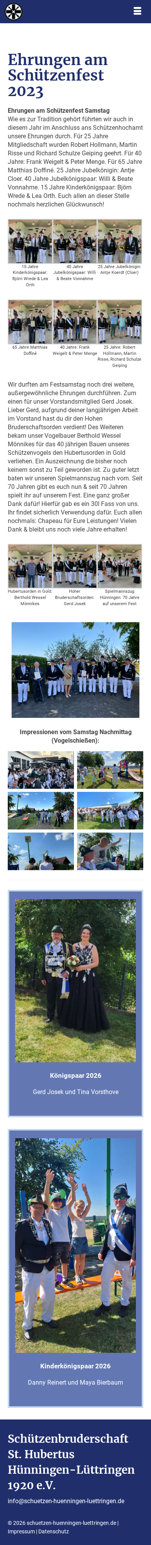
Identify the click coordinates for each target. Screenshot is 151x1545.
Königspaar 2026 (75, 1075)
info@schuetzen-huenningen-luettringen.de (66, 1501)
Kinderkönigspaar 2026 (75, 1366)
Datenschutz (53, 1531)
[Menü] (137, 11)
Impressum (21, 1531)
